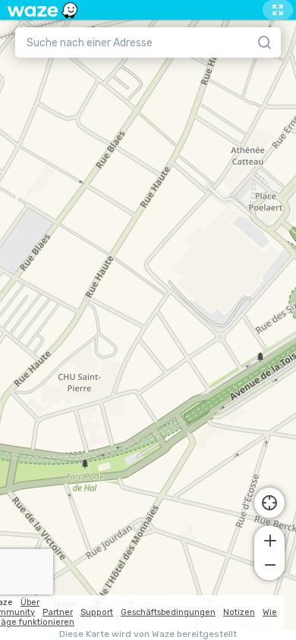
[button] (269, 539)
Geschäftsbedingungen (168, 612)
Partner (58, 612)
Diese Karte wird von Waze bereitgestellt (148, 634)
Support (96, 612)
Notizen (239, 612)
